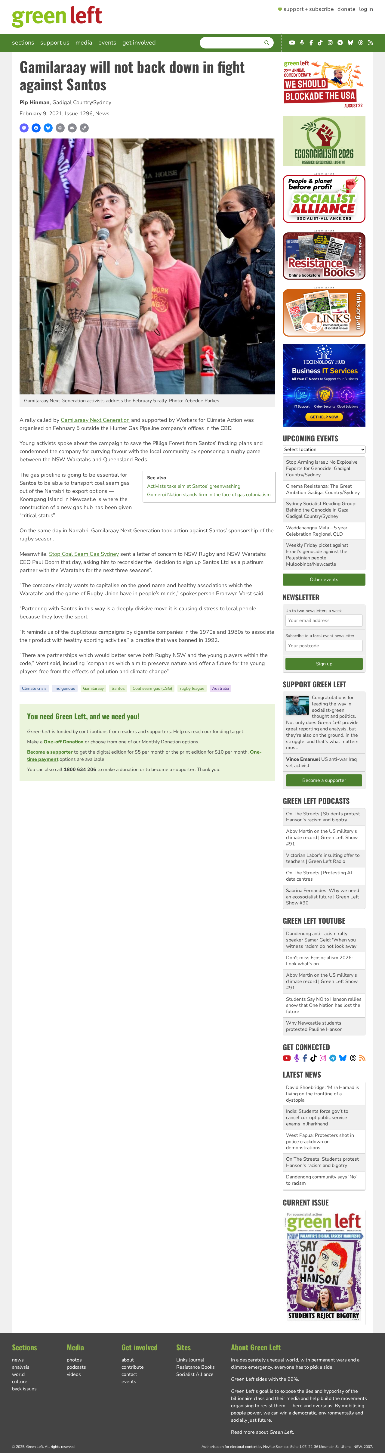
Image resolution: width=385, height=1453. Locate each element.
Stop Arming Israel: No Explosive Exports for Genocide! (322, 465)
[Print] (60, 127)
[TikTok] (313, 1058)
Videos (74, 1374)
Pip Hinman (35, 102)
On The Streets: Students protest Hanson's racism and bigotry (322, 1138)
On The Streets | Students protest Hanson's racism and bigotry (323, 817)
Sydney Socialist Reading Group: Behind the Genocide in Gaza (321, 506)
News (102, 113)
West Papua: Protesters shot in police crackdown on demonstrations (320, 1117)
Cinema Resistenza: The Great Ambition (319, 489)
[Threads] (353, 1058)
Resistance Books (195, 1367)
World (18, 1374)
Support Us (54, 43)
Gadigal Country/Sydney (81, 102)
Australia (220, 688)
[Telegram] (332, 1058)
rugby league (192, 688)
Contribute (133, 1367)
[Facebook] (36, 127)
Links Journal (190, 1360)
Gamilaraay (93, 688)
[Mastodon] (24, 127)
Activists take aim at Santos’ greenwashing (193, 486)
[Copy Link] (84, 127)
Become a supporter (50, 752)
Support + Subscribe (309, 9)
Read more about (262, 1432)
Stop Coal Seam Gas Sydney (84, 554)
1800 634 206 (80, 769)
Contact (129, 1374)
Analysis (20, 1367)
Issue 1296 (79, 113)
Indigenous (64, 688)
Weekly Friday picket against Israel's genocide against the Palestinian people (317, 551)
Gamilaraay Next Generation (95, 420)
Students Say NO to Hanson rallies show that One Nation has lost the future (324, 1005)
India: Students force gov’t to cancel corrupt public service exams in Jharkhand (317, 1093)
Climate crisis (34, 688)
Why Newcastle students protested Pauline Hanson (314, 1026)
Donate (346, 9)
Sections (23, 43)
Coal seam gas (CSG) (152, 688)
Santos (118, 688)
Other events (324, 579)
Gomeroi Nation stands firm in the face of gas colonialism (209, 494)
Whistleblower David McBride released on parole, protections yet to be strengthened (324, 1177)
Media (83, 43)
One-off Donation (64, 742)
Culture (19, 1381)
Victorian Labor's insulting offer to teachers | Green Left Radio (323, 858)
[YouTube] (287, 1058)
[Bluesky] (48, 127)
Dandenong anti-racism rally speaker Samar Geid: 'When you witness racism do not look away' (322, 940)
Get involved (139, 43)
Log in (366, 9)
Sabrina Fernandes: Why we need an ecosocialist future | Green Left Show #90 (322, 897)
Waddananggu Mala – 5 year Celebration (316, 530)
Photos (74, 1360)
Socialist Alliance (195, 1374)
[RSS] (362, 1058)
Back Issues (24, 1389)
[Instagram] (323, 1058)
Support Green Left (314, 684)
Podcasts (76, 1367)
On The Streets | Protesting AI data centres (319, 876)
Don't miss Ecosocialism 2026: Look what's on (319, 960)
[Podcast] (297, 1058)
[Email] (72, 127)
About (128, 1360)
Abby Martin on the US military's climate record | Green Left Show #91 (322, 837)
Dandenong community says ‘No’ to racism (321, 1156)
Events (107, 43)
